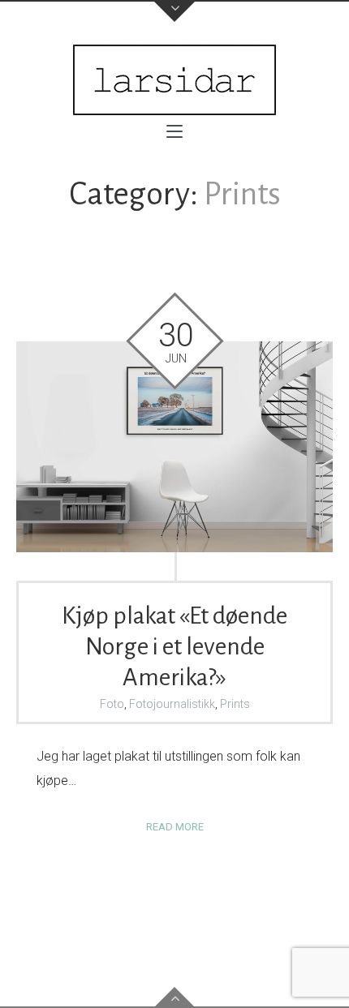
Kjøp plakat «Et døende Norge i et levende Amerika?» (174, 646)
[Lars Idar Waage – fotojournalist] (174, 80)
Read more (175, 827)
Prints (235, 703)
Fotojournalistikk (172, 703)
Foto (112, 703)
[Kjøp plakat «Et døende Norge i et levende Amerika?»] (174, 446)
